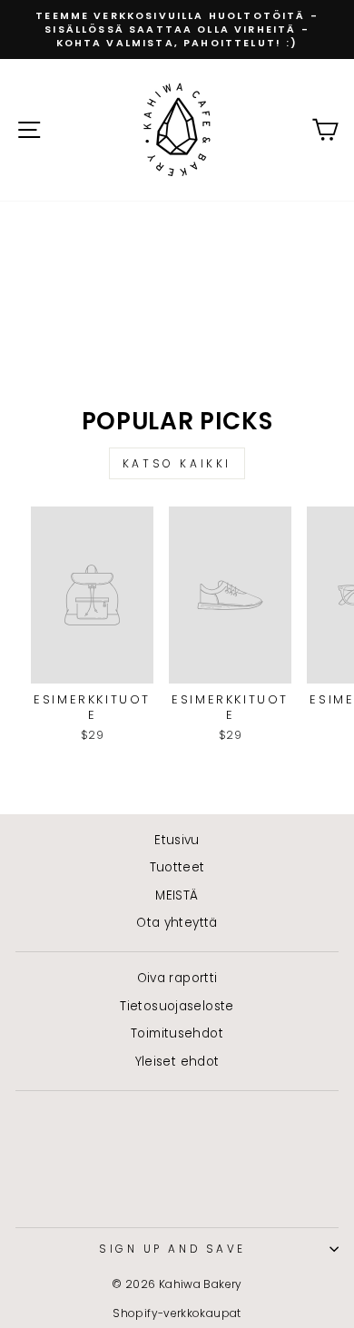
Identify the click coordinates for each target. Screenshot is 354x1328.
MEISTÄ (176, 895)
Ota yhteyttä (176, 922)
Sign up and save (172, 1249)
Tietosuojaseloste (176, 1006)
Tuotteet (177, 867)
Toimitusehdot (177, 1033)
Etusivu (177, 840)
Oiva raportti (177, 978)
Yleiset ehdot (177, 1061)
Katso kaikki (177, 463)
